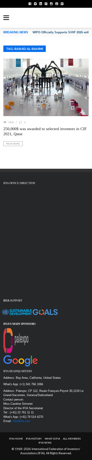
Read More (13, 144)
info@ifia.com (21, 421)
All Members (72, 438)
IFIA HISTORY (34, 438)
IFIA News (45, 442)
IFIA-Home (16, 438)
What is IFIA (52, 438)
